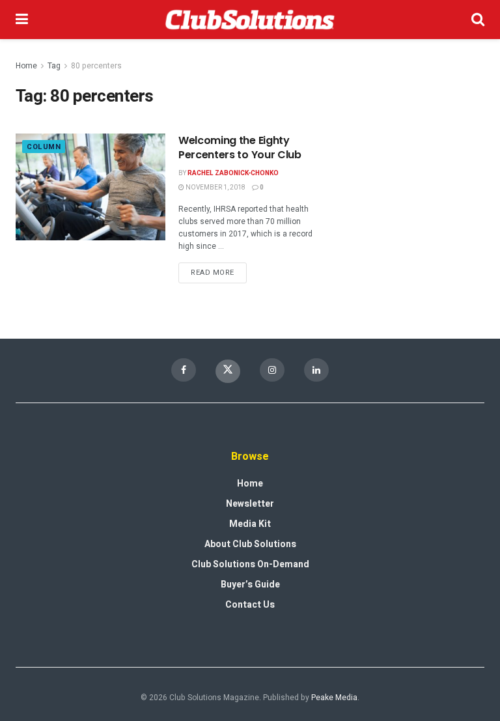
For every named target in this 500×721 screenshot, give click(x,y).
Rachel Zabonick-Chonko (233, 173)
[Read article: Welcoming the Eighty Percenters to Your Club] (90, 187)
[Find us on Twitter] (227, 371)
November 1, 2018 (214, 187)
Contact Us (250, 605)
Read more (219, 270)
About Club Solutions (250, 544)
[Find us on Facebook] (183, 370)
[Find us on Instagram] (272, 370)
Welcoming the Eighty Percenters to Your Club (239, 147)
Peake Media (334, 697)
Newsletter (250, 504)
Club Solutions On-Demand (250, 564)
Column (44, 146)
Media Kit (250, 524)
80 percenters (96, 66)
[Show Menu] (22, 19)
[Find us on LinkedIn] (316, 370)
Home (26, 66)
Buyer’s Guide (250, 584)
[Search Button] (477, 19)
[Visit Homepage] (250, 20)
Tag (54, 66)
